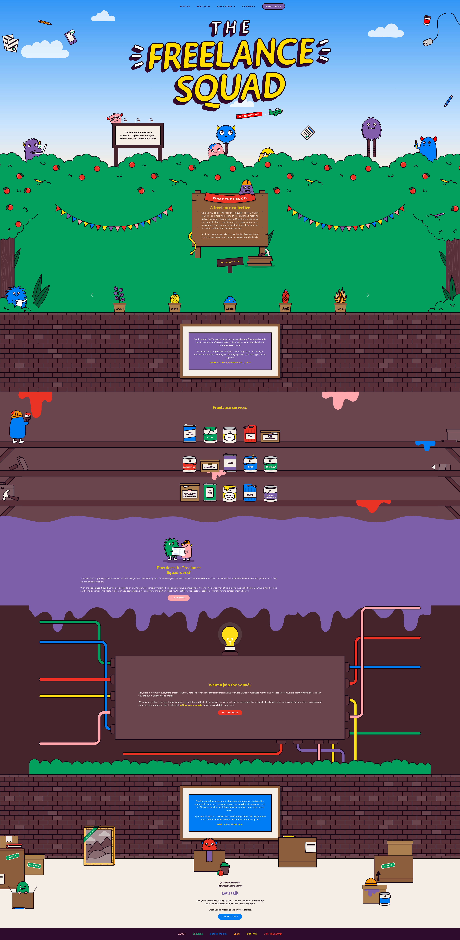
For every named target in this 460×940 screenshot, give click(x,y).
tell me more (230, 713)
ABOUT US (185, 6)
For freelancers (273, 6)
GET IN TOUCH (230, 917)
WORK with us (230, 262)
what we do (203, 6)
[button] (225, 6)
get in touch (248, 6)
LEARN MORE (178, 598)
